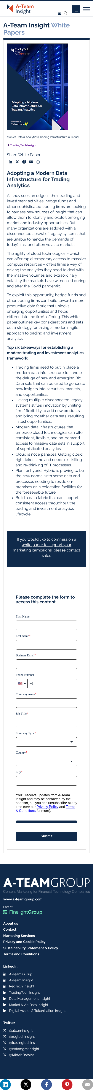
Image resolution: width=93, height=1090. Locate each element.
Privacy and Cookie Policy (24, 942)
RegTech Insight (21, 986)
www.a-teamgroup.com (22, 899)
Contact (9, 929)
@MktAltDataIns (21, 1055)
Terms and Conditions (21, 954)
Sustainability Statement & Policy (30, 948)
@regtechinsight (22, 1037)
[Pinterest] (67, 1084)
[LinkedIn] (5, 1084)
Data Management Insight (29, 999)
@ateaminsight (21, 1030)
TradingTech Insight (23, 145)
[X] (26, 1084)
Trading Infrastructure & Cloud (59, 137)
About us (10, 923)
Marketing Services (19, 936)
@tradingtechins (22, 1043)
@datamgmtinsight (24, 1049)
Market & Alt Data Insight (28, 1005)
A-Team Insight (21, 980)
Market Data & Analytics (22, 137)
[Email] (87, 1084)
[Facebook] (46, 1084)
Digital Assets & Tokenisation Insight (37, 1011)
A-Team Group (20, 974)
